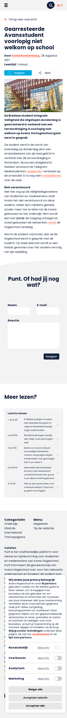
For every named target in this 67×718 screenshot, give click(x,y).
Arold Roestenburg (26, 56)
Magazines (41, 524)
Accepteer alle (35, 705)
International (13, 533)
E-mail (42, 305)
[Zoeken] (50, 5)
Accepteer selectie (35, 697)
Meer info (43, 647)
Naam (12, 305)
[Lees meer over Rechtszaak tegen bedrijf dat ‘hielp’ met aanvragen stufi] (33, 439)
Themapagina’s (14, 537)
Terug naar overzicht (23, 19)
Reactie (13, 320)
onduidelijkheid (51, 176)
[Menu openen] (6, 5)
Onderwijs (11, 524)
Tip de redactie (44, 528)
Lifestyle (9, 528)
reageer (19, 73)
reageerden (34, 171)
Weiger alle (35, 689)
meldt (52, 223)
